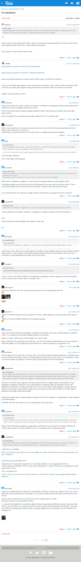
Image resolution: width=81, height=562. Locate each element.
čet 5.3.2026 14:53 (74, 264)
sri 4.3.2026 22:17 (74, 103)
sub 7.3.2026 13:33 (73, 368)
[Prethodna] (34, 540)
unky (6, 141)
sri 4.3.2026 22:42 (74, 125)
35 (43, 540)
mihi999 (7, 63)
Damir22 (7, 25)
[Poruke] (72, 3)
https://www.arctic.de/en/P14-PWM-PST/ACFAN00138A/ (21, 66)
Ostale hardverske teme (13, 9)
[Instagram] (44, 553)
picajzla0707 (9, 202)
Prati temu (69, 18)
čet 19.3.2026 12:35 (73, 488)
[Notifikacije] (66, 3)
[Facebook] (30, 553)
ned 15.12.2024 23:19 (73, 25)
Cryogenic (8, 264)
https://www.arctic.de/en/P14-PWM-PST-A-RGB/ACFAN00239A (23, 73)
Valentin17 (8, 312)
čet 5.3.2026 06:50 (74, 202)
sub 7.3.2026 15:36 (73, 411)
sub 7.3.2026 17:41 (73, 437)
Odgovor (62, 58)
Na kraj (77, 18)
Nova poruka (6, 18)
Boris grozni (9, 125)
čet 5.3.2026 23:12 (74, 330)
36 (46, 540)
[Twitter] (37, 553)
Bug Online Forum (9, 3)
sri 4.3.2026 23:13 (74, 168)
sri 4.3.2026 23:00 (74, 141)
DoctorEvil (8, 103)
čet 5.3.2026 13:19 (74, 236)
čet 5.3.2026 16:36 (74, 312)
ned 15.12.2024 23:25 (73, 63)
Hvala (69, 58)
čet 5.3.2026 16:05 (74, 287)
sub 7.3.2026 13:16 (73, 352)
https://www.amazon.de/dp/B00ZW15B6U (19, 501)
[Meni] (78, 3)
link (3, 228)
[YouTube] (50, 553)
